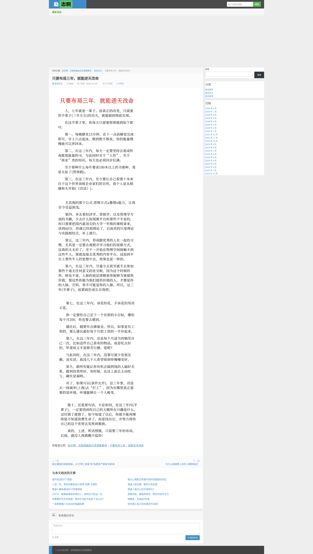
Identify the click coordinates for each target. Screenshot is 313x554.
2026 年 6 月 (210, 114)
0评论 (121, 83)
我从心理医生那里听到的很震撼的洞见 (147, 479)
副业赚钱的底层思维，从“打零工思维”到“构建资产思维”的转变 (83, 464)
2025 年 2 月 (210, 167)
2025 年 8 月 (210, 147)
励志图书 (209, 89)
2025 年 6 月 (210, 154)
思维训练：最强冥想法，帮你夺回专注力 (148, 494)
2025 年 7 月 (210, 150)
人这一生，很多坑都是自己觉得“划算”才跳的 (74, 484)
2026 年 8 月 (210, 108)
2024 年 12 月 (211, 173)
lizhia (71, 83)
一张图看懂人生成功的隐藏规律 (68, 503)
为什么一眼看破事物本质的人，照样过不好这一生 (77, 494)
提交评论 (193, 537)
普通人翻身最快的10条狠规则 (67, 489)
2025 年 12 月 (211, 134)
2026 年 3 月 (210, 124)
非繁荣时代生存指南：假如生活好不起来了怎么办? (78, 498)
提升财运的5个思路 (62, 479)
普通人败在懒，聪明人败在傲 (142, 484)
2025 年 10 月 (211, 141)
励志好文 (98, 70)
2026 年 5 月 (210, 118)
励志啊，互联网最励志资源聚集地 (67, 4)
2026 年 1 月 (210, 131)
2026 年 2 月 (210, 127)
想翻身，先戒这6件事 (138, 498)
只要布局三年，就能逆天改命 (75, 78)
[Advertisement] (156, 40)
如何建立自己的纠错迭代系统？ (144, 503)
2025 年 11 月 (211, 137)
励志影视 (209, 96)
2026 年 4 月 (210, 121)
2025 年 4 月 (210, 160)
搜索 (207, 69)
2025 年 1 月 (210, 170)
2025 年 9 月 (210, 144)
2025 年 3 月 (210, 163)
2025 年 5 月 (210, 157)
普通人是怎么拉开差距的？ (141, 489)
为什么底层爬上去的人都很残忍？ (182, 464)
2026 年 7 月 (210, 111)
